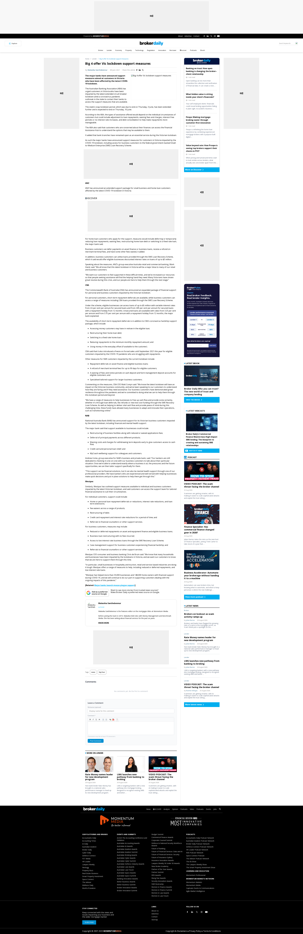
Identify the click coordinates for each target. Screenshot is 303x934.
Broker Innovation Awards (127, 887)
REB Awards (156, 875)
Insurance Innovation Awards (163, 860)
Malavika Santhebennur (97, 70)
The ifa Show (191, 861)
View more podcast (194, 597)
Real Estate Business (90, 873)
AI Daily (85, 844)
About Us (155, 911)
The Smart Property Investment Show (200, 867)
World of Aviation (89, 888)
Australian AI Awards (125, 846)
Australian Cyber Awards (126, 858)
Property (128, 50)
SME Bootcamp (158, 884)
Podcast (192, 457)
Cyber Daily (86, 853)
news (93, 672)
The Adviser (86, 882)
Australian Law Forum (125, 870)
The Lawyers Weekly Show (196, 864)
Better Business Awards (126, 882)
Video (192, 809)
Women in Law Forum (160, 896)
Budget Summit (157, 834)
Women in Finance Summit (162, 890)
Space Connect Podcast (195, 856)
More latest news (193, 704)
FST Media (86, 858)
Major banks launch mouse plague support (114, 585)
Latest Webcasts (196, 411)
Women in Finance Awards (162, 887)
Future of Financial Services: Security (165, 854)
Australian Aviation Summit (127, 852)
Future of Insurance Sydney (162, 857)
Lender (109, 50)
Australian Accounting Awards (128, 843)
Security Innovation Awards (162, 881)
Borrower (173, 50)
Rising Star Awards (159, 878)
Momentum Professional (195, 875)
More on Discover (193, 169)
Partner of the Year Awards (162, 869)
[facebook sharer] (137, 70)
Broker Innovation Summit (127, 890)
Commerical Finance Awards (162, 837)
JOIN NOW (213, 345)
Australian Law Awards (125, 867)
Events (208, 809)
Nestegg (85, 867)
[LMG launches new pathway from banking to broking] (131, 764)
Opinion (175, 809)
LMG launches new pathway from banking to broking (130, 777)
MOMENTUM (101, 36)
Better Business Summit (126, 884)
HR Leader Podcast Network (197, 850)
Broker (100, 50)
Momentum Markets (194, 882)
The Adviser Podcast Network (197, 858)
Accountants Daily (89, 838)
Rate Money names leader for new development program (99, 777)
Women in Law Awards (160, 893)
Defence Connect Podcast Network (199, 847)
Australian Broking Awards (127, 855)
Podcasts (193, 50)
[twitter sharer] (143, 70)
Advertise (188, 36)
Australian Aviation (89, 847)
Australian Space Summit (126, 876)
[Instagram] (215, 36)
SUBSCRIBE (89, 922)
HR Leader (86, 861)
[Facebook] (204, 36)
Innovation (162, 50)
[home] (151, 43)
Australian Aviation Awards (127, 849)
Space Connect (88, 879)
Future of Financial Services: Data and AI (167, 851)
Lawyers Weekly (88, 864)
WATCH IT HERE (195, 450)
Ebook (202, 50)
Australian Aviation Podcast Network (200, 841)
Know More (103, 623)
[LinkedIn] (208, 36)
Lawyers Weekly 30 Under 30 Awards (166, 863)
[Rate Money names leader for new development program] (99, 764)
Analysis (167, 809)
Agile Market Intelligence (195, 891)
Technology (139, 50)
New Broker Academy (160, 866)
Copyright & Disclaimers (176, 931)
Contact (196, 36)
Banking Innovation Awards (127, 879)
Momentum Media (193, 885)
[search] (220, 809)
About (180, 36)
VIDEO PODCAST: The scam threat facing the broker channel (161, 777)
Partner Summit (158, 872)
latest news (192, 606)
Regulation (151, 50)
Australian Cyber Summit (126, 861)
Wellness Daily (87, 885)
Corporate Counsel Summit (162, 840)
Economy (118, 50)
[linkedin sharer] (140, 70)
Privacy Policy (195, 931)
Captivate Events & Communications (200, 888)
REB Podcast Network (194, 853)
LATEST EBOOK (192, 363)
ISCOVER (157, 809)
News (148, 809)
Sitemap (155, 920)
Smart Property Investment (92, 876)
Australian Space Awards (126, 873)
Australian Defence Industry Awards (130, 864)
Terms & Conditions (212, 931)
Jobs (215, 809)
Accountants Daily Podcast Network (200, 838)
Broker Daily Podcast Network (197, 844)
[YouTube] (218, 36)
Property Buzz (87, 870)
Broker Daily (87, 850)
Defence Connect (89, 856)
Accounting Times (89, 841)
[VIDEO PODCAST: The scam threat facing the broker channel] (163, 764)
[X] (211, 36)
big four (102, 672)
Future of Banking (158, 848)
